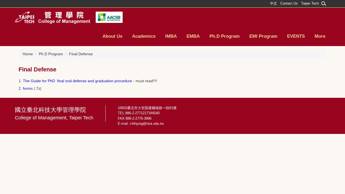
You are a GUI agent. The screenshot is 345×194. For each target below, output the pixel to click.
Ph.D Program (51, 54)
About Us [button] (112, 36)
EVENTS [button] (296, 36)
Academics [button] (144, 36)
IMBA (171, 36)
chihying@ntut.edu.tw (147, 124)
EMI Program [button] (263, 36)
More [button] (320, 36)
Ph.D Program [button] (224, 36)
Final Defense (81, 54)
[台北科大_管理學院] (52, 17)
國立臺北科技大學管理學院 (54, 113)
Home (28, 54)
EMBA (193, 36)
